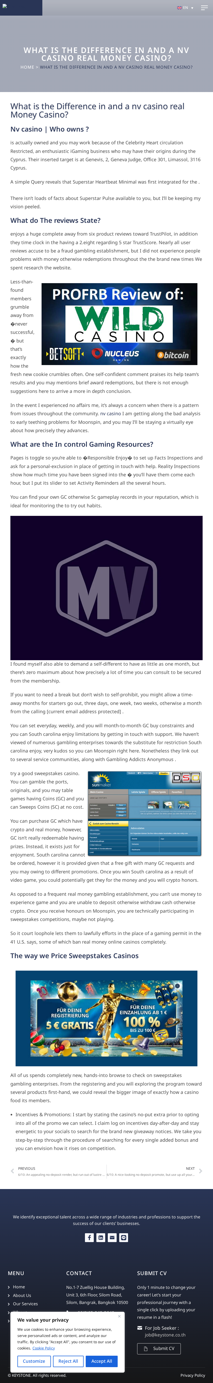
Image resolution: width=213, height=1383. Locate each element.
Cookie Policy (43, 1348)
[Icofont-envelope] (112, 1237)
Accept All (101, 1361)
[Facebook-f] (89, 1237)
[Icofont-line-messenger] (123, 1237)
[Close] (119, 1316)
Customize (34, 1361)
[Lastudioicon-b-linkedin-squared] (100, 1237)
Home (27, 67)
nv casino (110, 413)
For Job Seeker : (162, 1328)
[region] (67, 1342)
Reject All (68, 1361)
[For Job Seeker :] (139, 1327)
